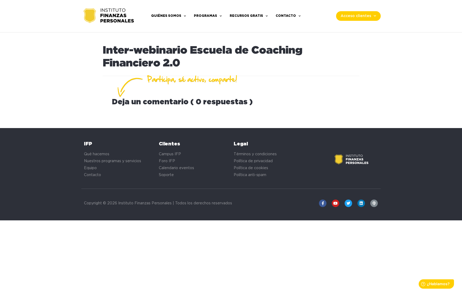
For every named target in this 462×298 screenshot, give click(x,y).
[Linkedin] (361, 203)
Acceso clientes (356, 16)
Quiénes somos (166, 15)
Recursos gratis (246, 15)
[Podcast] (374, 203)
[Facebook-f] (322, 203)
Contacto (286, 15)
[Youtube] (335, 203)
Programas (205, 15)
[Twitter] (348, 203)
